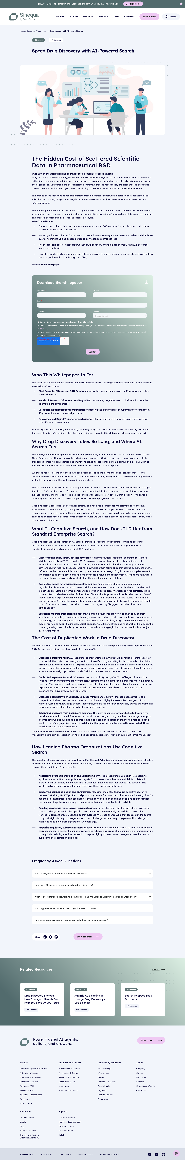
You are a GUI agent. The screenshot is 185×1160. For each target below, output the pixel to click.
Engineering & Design (68, 1073)
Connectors (25, 1099)
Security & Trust (27, 1090)
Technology (103, 1099)
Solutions (73, 16)
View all (155, 969)
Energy (101, 1077)
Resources (129, 16)
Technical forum (66, 1130)
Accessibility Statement (109, 1154)
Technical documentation (70, 1122)
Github (62, 1135)
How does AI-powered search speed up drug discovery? (63, 885)
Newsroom (141, 1077)
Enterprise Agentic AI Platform (33, 1068)
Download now (133, 4)
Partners (140, 1082)
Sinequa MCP (26, 1103)
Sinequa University (28, 1130)
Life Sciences (103, 1073)
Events (23, 1122)
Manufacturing (104, 1068)
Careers (139, 1073)
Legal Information (85, 1154)
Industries (88, 16)
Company (140, 1068)
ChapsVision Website (145, 1086)
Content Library (27, 1117)
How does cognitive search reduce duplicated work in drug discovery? (71, 920)
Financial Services (105, 1095)
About (116, 16)
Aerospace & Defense (108, 1082)
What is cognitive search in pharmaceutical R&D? (60, 873)
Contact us (141, 1090)
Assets (40, 31)
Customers (103, 16)
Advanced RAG (27, 1086)
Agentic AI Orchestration (31, 1095)
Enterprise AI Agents (29, 1073)
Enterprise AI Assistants (30, 1077)
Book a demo (149, 16)
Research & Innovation (69, 1077)
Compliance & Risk (67, 1082)
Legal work (64, 1086)
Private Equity (104, 1086)
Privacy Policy (45, 1154)
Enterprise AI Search (29, 1082)
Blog (22, 1126)
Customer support (67, 1117)
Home (22, 31)
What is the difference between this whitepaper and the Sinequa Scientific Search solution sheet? (85, 896)
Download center (66, 1126)
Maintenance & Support (69, 1068)
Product (60, 16)
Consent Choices (64, 1154)
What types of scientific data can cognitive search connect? (66, 908)
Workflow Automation (68, 1090)
